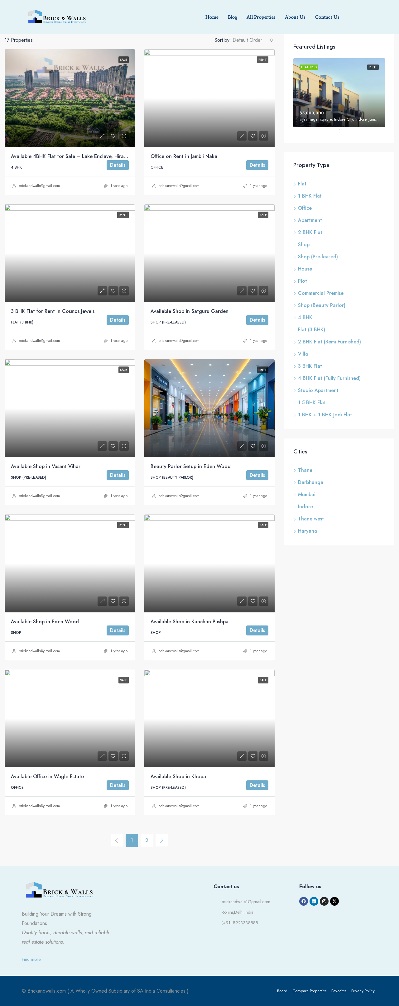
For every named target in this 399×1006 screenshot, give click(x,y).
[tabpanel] (339, 92)
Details (117, 165)
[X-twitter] (334, 901)
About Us (295, 17)
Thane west (311, 518)
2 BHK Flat (310, 232)
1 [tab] (342, 132)
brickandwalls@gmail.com (39, 186)
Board (282, 991)
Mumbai (306, 494)
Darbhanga (310, 482)
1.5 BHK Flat (312, 402)
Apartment (310, 220)
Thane (305, 470)
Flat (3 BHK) (311, 329)
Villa (303, 353)
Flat (302, 183)
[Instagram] (324, 901)
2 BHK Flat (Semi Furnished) (329, 341)
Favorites (338, 991)
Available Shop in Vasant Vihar (45, 466)
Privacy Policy (363, 991)
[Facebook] (303, 901)
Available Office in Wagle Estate (47, 776)
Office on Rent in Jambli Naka (184, 156)
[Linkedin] (314, 901)
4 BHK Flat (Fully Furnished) (329, 378)
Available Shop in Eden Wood (45, 621)
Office (305, 208)
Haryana (307, 530)
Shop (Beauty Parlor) (321, 305)
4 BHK (305, 317)
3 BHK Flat (310, 366)
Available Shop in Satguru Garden (189, 311)
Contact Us (327, 17)
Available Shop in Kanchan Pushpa (189, 621)
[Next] (162, 840)
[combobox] (253, 40)
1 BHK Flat (310, 195)
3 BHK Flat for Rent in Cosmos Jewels (52, 311)
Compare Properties (309, 991)
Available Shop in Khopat (179, 776)
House (305, 268)
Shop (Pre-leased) (318, 256)
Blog (232, 17)
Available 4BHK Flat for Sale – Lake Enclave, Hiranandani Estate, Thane (93, 156)
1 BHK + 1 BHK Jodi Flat (325, 414)
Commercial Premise (321, 293)
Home (212, 17)
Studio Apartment (318, 390)
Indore (305, 506)
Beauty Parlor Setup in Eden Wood (191, 466)
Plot (302, 281)
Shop (304, 244)
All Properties (261, 17)
